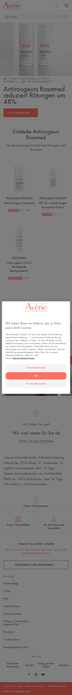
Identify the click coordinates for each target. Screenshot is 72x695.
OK (35, 376)
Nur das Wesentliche (36, 384)
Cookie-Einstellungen (36, 368)
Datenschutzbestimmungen (23, 358)
